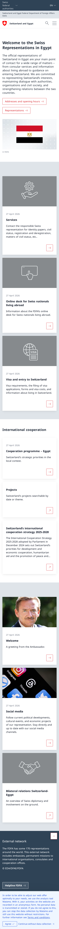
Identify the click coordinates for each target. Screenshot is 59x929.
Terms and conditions (39, 917)
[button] (54, 836)
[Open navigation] (54, 23)
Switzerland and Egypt (21, 23)
